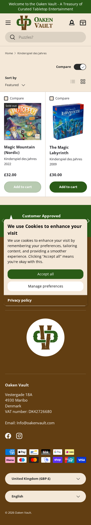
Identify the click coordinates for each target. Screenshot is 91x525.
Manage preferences (45, 286)
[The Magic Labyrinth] (68, 121)
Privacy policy (20, 300)
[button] (82, 22)
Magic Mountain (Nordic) (19, 149)
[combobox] (45, 37)
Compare (63, 66)
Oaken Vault (23, 512)
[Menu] (8, 22)
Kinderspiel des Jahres (32, 53)
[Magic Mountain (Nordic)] (22, 121)
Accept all (45, 274)
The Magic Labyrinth (59, 150)
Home (9, 53)
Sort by (10, 77)
